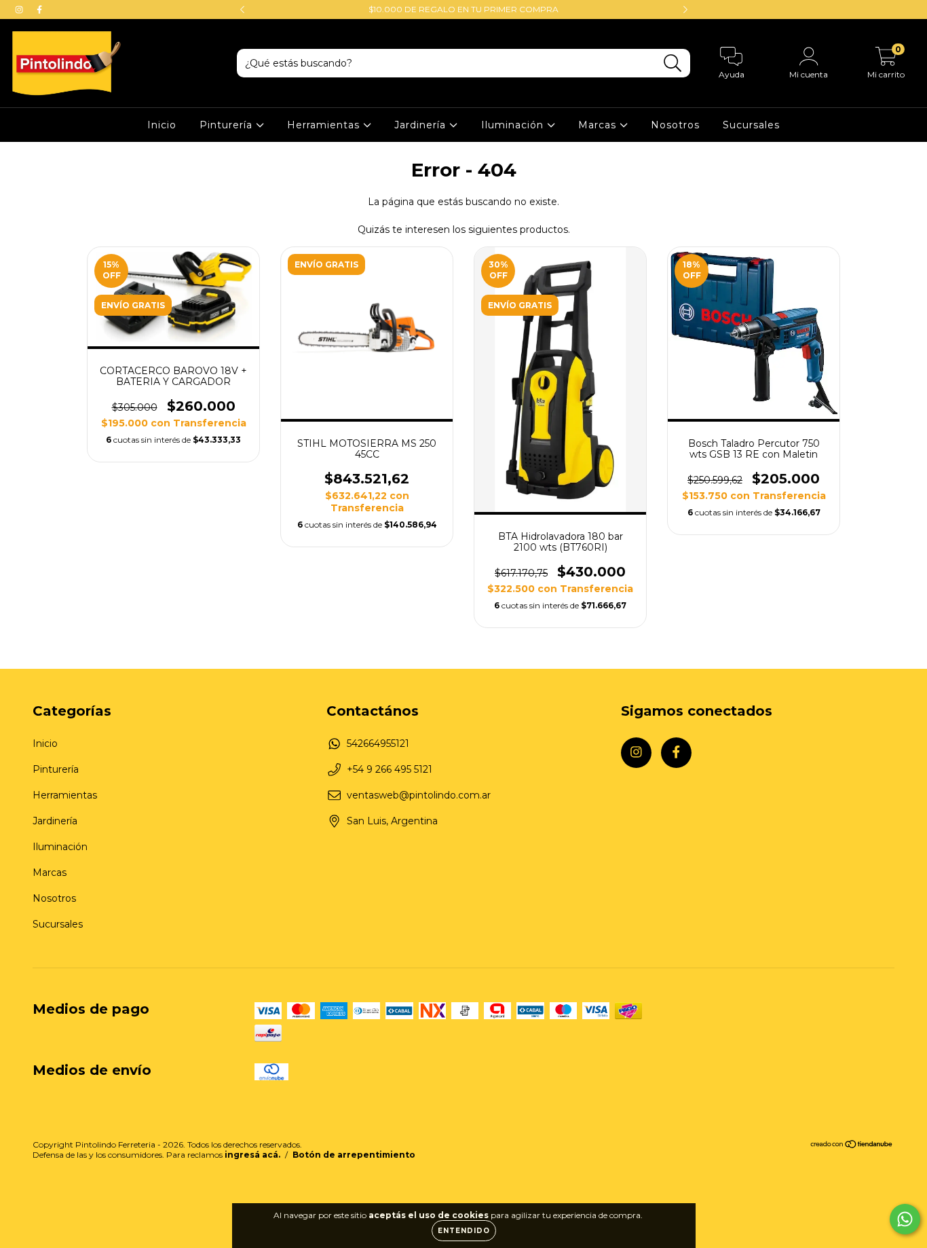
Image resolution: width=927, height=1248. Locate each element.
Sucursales (751, 125)
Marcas (599, 125)
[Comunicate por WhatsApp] (905, 1219)
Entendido (464, 1230)
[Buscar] (673, 63)
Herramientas (325, 125)
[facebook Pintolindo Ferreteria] (39, 9)
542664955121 (378, 743)
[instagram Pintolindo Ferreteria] (20, 9)
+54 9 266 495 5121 (389, 769)
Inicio (161, 125)
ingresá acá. (252, 1155)
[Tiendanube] (852, 1146)
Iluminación (514, 125)
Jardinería (421, 125)
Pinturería (228, 125)
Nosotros (675, 125)
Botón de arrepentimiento (353, 1155)
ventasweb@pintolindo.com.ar (419, 795)
